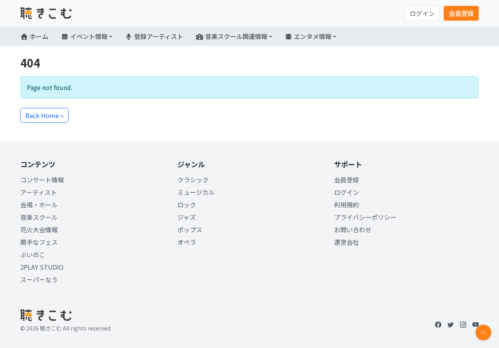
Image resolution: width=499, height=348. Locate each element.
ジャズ (186, 217)
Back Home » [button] (44, 115)
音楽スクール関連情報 (235, 36)
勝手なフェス (39, 242)
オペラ (186, 242)
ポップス (189, 229)
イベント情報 (88, 36)
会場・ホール (39, 204)
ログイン (422, 13)
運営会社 (346, 242)
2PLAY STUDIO (42, 267)
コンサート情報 (42, 179)
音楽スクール (39, 217)
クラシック (193, 179)
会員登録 (461, 13)
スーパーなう (39, 279)
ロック (186, 204)
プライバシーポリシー (365, 217)
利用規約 (346, 204)
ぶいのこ (32, 254)
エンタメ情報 (311, 36)
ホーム (38, 36)
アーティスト (38, 192)
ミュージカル (196, 192)
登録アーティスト (158, 36)
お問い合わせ (353, 229)
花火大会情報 (39, 229)
